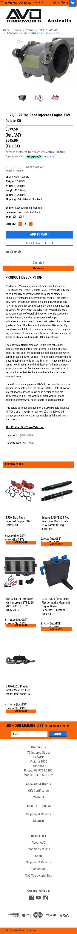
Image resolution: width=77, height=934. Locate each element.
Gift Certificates (38, 790)
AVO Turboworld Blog (38, 875)
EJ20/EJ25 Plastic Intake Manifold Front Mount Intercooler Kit (19, 690)
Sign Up (64, 2)
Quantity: (11, 223)
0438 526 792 (25, 2)
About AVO (39, 842)
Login (54, 2)
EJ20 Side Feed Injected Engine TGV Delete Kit (18, 521)
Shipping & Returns (38, 814)
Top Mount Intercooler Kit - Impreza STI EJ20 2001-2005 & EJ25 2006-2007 (20, 604)
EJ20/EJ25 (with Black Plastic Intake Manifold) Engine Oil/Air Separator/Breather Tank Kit (55, 606)
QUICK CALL (40, 2)
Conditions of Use (38, 849)
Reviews (38, 268)
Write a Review (15, 170)
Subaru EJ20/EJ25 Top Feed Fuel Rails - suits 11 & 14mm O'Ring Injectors (55, 523)
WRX (41, 30)
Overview (38, 262)
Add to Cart (21, 542)
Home (6, 30)
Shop (38, 856)
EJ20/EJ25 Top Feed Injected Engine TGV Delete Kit (32, 33)
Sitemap (38, 821)
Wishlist (38, 797)
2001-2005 (53, 30)
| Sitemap (31, 930)
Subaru (17, 30)
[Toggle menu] (5, 5)
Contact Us (38, 869)
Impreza (30, 30)
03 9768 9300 (11, 2)
